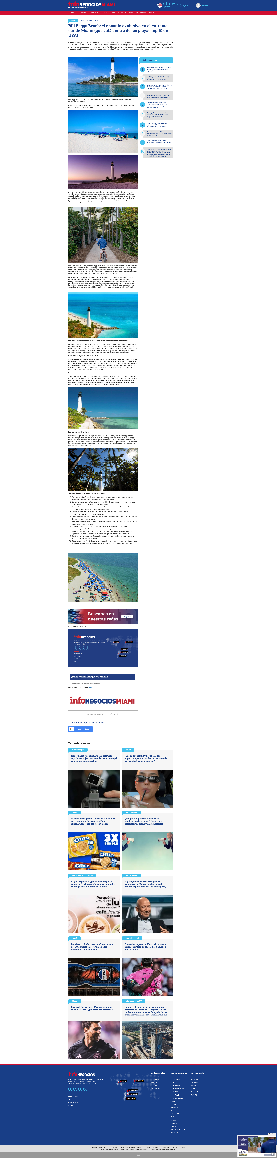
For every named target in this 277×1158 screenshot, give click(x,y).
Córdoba (174, 1082)
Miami (73, 20)
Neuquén (174, 1111)
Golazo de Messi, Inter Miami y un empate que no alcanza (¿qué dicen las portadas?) (159, 142)
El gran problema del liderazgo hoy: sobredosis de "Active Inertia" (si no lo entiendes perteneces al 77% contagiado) (158, 115)
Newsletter (141, 13)
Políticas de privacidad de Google (145, 1149)
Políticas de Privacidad (142, 1147)
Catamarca (175, 1079)
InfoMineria (175, 1092)
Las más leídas (109, 13)
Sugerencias (73, 1096)
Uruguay (194, 1095)
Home (72, 13)
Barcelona (195, 1079)
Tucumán (174, 1133)
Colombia (194, 1082)
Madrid (193, 1085)
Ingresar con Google (82, 729)
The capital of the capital (82, 875)
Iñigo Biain (181, 1147)
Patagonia (175, 1114)
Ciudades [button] (95, 13)
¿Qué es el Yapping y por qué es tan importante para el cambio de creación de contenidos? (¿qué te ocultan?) (158, 77)
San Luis (174, 1123)
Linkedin (154, 1085)
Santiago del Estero (179, 1129)
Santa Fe (174, 1126)
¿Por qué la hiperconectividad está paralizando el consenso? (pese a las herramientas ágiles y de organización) (159, 95)
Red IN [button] (151, 13)
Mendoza (174, 1107)
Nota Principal (78, 750)
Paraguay (194, 1092)
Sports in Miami (132, 938)
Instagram (155, 1089)
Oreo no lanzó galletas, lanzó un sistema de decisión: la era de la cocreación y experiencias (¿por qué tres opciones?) (159, 86)
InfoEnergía (176, 1085)
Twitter (154, 1082)
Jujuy (173, 1101)
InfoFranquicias (177, 1089)
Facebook (155, 1079)
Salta (173, 1117)
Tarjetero (122, 13)
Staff (131, 13)
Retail (74, 812)
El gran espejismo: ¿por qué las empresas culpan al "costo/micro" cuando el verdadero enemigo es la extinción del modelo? (157, 105)
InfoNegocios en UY (134, 1001)
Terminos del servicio (162, 1149)
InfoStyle (175, 1095)
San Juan (174, 1120)
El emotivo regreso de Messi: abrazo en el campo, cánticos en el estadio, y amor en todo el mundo (159, 133)
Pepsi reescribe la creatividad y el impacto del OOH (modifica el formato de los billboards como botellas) (158, 124)
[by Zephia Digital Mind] (138, 1155)
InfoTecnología (177, 1098)
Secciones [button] (82, 13)
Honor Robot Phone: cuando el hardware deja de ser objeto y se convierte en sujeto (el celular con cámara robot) (159, 69)
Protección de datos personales (161, 1147)
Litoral (174, 1104)
